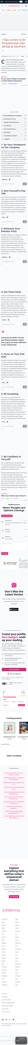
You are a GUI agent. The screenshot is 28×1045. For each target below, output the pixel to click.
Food (3, 940)
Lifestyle (8, 10)
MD (17, 56)
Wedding (17, 982)
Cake (3, 498)
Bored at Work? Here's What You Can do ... (14, 783)
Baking (17, 922)
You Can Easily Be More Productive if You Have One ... (14, 802)
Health (3, 949)
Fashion (4, 937)
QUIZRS (26, 85)
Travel (16, 979)
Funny (16, 940)
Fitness (17, 937)
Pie (11, 498)
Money (17, 958)
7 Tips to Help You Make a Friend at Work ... (14, 788)
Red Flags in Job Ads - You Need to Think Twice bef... (14, 778)
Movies (3, 961)
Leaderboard (5, 705)
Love (16, 955)
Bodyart (17, 925)
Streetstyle (4, 976)
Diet (3, 934)
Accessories (5, 919)
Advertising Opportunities (8, 1002)
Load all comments (7, 516)
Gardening (18, 943)
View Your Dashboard (15, 674)
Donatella (5, 56)
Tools (16, 985)
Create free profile (14, 669)
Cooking (4, 931)
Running (3, 10)
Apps (16, 919)
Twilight (4, 982)
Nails (19, 10)
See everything (5, 744)
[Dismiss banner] (25, 558)
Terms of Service (6, 1011)
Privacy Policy (5, 1008)
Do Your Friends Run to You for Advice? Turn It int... (14, 774)
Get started (21, 705)
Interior (4, 952)
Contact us (4, 994)
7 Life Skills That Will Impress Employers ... (14, 807)
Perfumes (17, 967)
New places (4, 83)
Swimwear (14, 10)
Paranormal (24, 10)
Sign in (8, 679)
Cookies (7, 498)
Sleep (16, 973)
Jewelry (17, 952)
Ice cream (16, 498)
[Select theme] (22, 5)
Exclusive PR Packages (7, 1005)
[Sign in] (26, 6)
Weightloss (4, 985)
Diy (16, 934)
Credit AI (7, 342)
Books (3, 928)
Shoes (16, 970)
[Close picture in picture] (16, 1038)
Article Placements (6, 999)
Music (16, 961)
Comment (4, 553)
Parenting (4, 967)
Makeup (4, 958)
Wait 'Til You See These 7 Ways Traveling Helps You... (14, 812)
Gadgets (4, 943)
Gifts (3, 946)
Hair (16, 946)
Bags (3, 922)
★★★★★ (23, 34)
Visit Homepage (14, 896)
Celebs (17, 928)
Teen (3, 979)
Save (22, 56)
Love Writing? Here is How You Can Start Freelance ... (14, 817)
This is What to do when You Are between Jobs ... (14, 798)
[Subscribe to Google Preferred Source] (10, 563)
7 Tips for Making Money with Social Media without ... (14, 793)
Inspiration (18, 949)
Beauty (3, 925)
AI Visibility (4, 997)
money (4, 34)
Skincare (4, 973)
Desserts (17, 931)
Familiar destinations (12, 83)
